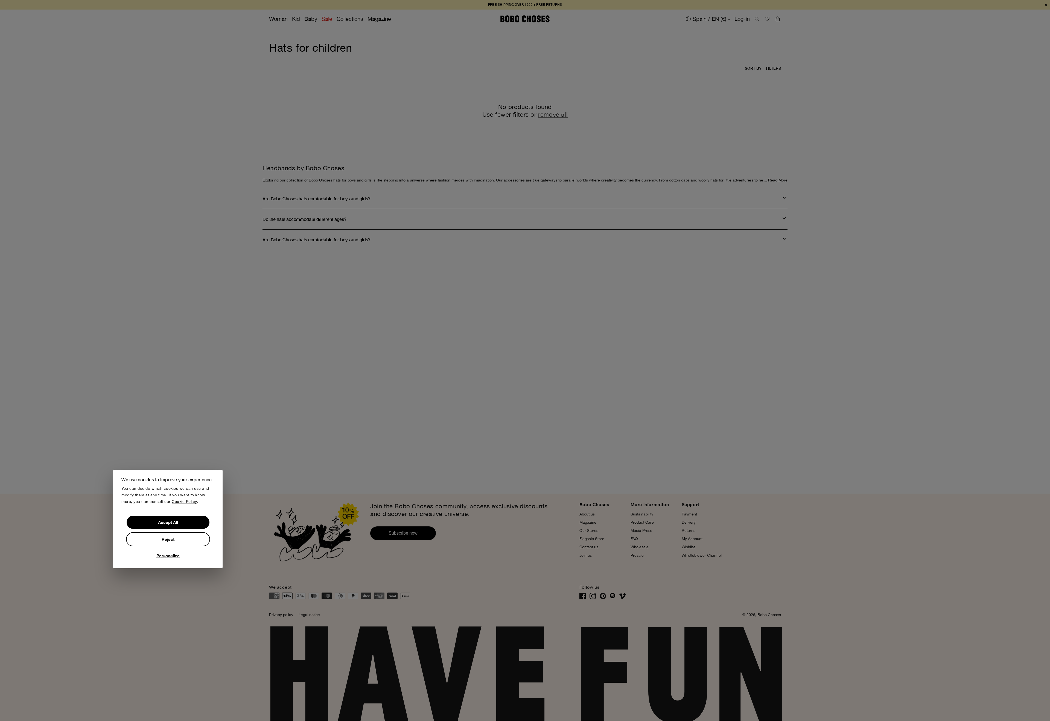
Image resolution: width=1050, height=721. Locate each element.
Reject (168, 539)
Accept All (168, 522)
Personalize (168, 555)
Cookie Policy (184, 501)
